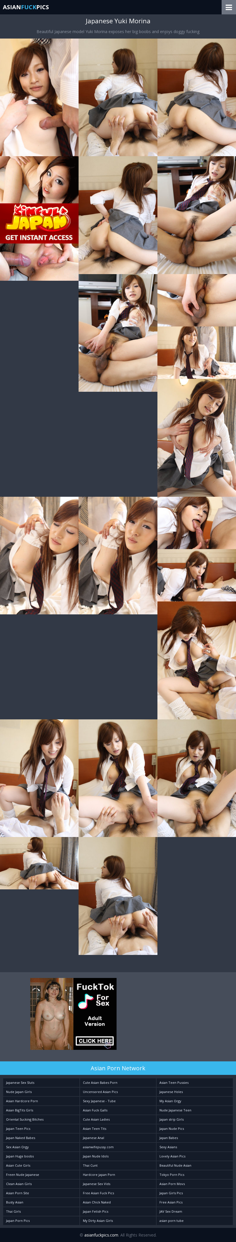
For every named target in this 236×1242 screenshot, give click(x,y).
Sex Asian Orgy (17, 1147)
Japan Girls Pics (171, 1193)
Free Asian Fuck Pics (98, 1193)
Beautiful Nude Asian (175, 1165)
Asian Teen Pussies (174, 1082)
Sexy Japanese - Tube (99, 1101)
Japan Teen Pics (18, 1128)
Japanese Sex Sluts (20, 1082)
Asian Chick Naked (97, 1202)
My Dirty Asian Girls (98, 1220)
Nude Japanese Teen (175, 1110)
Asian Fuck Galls (95, 1110)
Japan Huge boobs (20, 1156)
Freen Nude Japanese (22, 1174)
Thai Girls (13, 1211)
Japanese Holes (171, 1092)
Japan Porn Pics (18, 1220)
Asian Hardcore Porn (22, 1101)
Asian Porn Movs (172, 1184)
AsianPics (26, 7)
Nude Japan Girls (19, 1092)
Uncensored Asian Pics (100, 1092)
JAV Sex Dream (170, 1211)
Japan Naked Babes (20, 1138)
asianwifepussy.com (98, 1147)
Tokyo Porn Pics (171, 1174)
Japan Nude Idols (96, 1156)
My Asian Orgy (170, 1101)
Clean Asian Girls (19, 1184)
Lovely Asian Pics (172, 1156)
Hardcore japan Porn (99, 1174)
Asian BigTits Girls (19, 1110)
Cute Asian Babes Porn (100, 1082)
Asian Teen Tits (94, 1128)
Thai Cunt (90, 1165)
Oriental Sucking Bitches (24, 1119)
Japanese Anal (93, 1138)
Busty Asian (14, 1202)
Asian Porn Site (17, 1193)
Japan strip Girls (171, 1119)
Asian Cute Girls (18, 1165)
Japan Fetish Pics (95, 1211)
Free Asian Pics (170, 1202)
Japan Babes (168, 1138)
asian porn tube (171, 1220)
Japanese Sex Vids (96, 1184)
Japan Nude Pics (171, 1128)
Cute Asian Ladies (96, 1119)
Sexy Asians (168, 1147)
